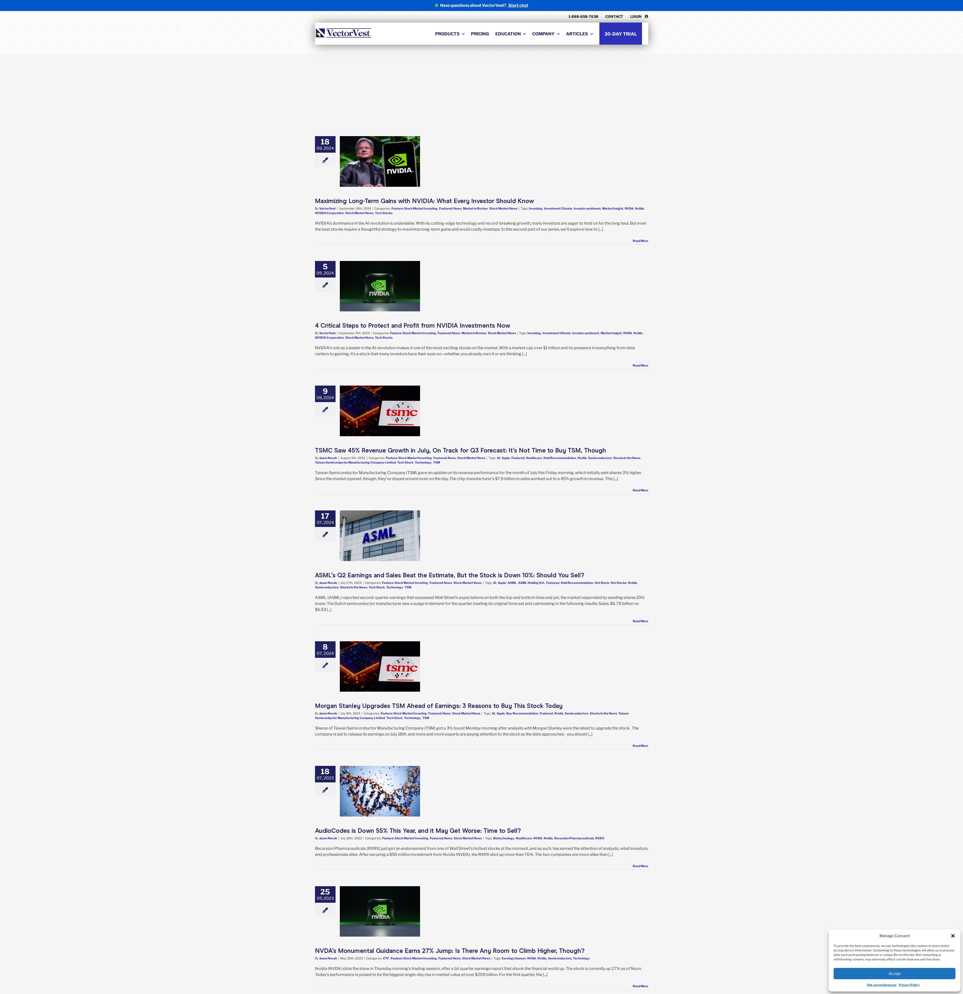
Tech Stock (405, 462)
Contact (614, 16)
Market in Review (475, 208)
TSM (436, 462)
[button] (952, 935)
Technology (423, 462)
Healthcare (534, 458)
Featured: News (450, 208)
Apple (506, 458)
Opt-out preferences (881, 985)
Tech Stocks (383, 213)
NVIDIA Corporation (329, 213)
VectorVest (327, 208)
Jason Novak (328, 458)
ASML (512, 583)
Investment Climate (558, 208)
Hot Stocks (618, 583)
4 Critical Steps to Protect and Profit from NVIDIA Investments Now (412, 325)
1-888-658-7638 (583, 16)
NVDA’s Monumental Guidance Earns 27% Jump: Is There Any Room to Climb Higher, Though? (450, 950)
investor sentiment (587, 208)
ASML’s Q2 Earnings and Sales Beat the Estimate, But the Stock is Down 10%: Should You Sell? (449, 575)
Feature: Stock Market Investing (414, 208)
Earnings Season (514, 958)
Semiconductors (600, 458)
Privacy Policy (909, 985)
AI (498, 458)
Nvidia (639, 208)
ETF (386, 958)
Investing (535, 208)
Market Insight (612, 208)
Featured (517, 458)
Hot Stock (602, 583)
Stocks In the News (626, 458)
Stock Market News (503, 208)
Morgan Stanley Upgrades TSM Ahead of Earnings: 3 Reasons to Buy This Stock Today (439, 705)
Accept (894, 973)
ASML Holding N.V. (531, 583)
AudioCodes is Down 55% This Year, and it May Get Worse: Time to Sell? (418, 830)
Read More (640, 241)
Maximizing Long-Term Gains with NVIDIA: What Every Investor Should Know (424, 201)
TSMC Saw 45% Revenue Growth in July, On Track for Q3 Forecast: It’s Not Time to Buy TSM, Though (460, 450)
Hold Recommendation (559, 458)
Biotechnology (503, 838)
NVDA (629, 208)
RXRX (599, 838)
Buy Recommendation (522, 713)
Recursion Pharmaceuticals (574, 838)
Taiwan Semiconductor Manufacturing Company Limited (355, 462)
